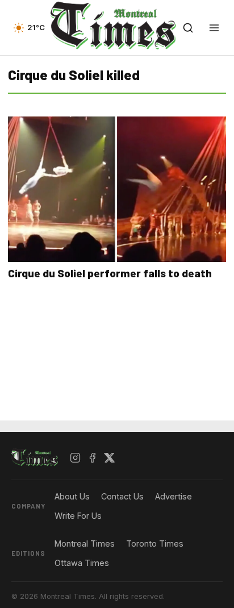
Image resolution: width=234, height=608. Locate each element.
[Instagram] (75, 458)
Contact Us (122, 496)
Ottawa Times (82, 563)
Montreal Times (85, 543)
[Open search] (188, 28)
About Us (72, 496)
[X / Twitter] (109, 458)
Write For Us (78, 515)
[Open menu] (214, 28)
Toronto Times (154, 543)
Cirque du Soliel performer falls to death (110, 273)
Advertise (173, 496)
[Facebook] (92, 458)
